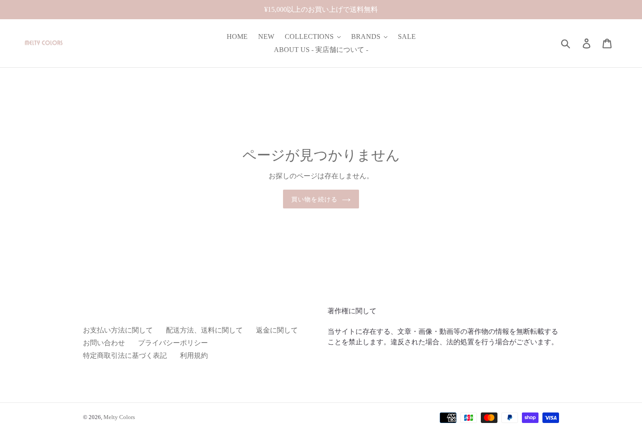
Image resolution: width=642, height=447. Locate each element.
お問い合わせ (104, 343)
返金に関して (277, 330)
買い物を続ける (314, 199)
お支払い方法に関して (118, 330)
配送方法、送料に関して (204, 330)
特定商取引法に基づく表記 (125, 355)
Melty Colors (119, 417)
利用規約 (194, 355)
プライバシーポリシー (173, 343)
